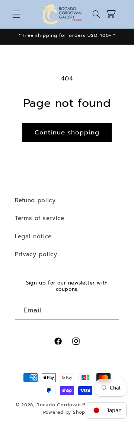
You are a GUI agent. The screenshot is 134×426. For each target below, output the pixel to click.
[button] (16, 14)
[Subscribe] (110, 310)
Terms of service (39, 218)
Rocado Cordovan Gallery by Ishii (77, 404)
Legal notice (33, 236)
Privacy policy (36, 254)
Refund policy (35, 200)
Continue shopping (67, 132)
